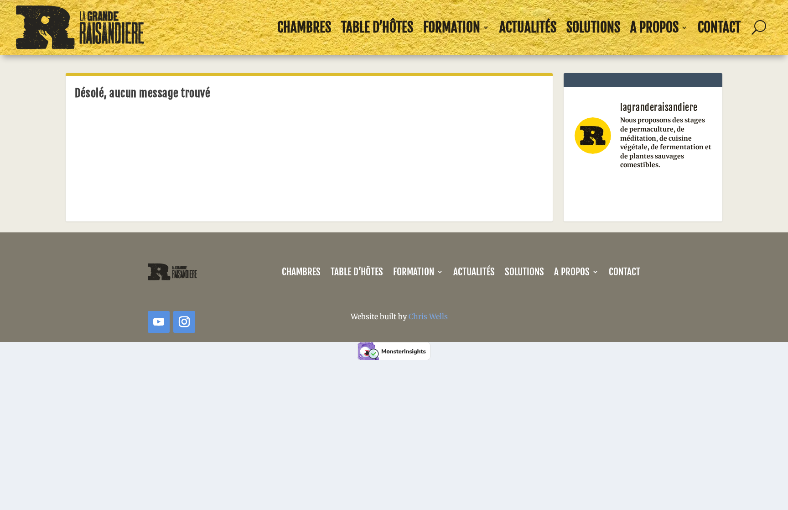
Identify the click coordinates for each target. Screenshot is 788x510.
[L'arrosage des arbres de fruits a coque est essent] (643, 191)
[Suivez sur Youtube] (159, 322)
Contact (719, 27)
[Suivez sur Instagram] (184, 322)
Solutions (593, 27)
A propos (654, 27)
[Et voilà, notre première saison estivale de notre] (595, 191)
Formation (451, 27)
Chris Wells (428, 316)
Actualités (527, 27)
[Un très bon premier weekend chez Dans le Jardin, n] (690, 191)
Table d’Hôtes (377, 27)
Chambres (304, 27)
